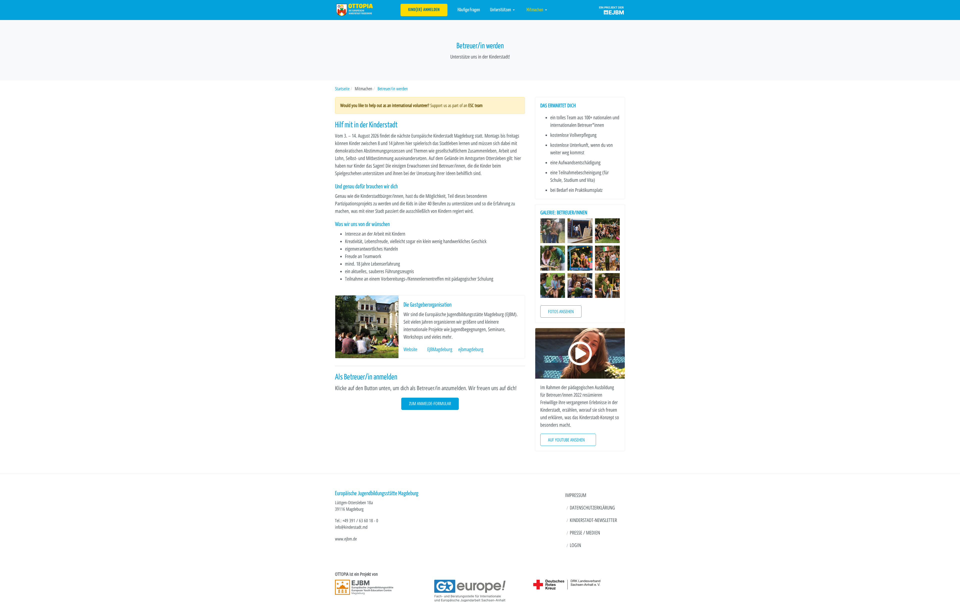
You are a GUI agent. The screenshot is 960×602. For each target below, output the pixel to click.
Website (410, 349)
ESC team (475, 105)
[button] (503, 10)
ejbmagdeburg (470, 349)
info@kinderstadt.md (351, 527)
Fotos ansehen (561, 311)
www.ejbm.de (346, 538)
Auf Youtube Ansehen (566, 439)
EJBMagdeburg (439, 349)
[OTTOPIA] (354, 10)
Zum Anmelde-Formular (430, 403)
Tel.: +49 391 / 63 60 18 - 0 (356, 520)
